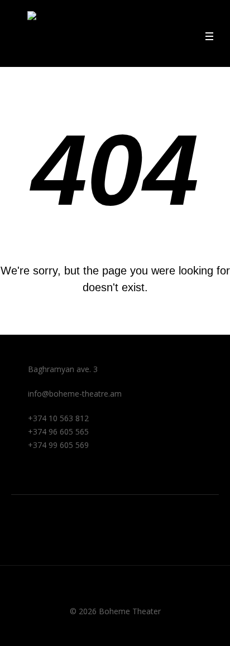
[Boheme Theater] (31, 33)
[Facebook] (16, 485)
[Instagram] (16, 504)
